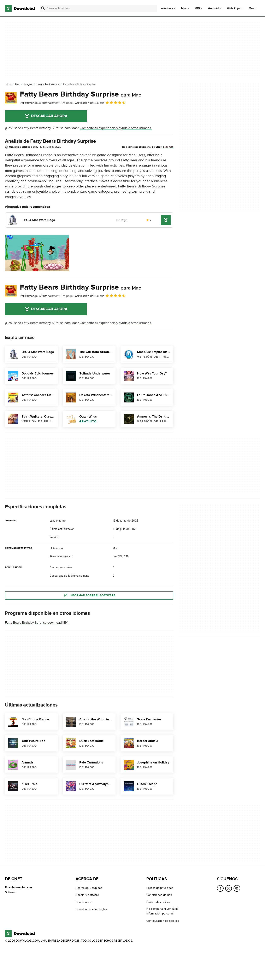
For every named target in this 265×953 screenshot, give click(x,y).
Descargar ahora (49, 116)
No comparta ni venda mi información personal (162, 911)
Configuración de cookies (162, 920)
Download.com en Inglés (91, 909)
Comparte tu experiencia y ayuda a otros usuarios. (116, 128)
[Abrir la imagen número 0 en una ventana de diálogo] (37, 253)
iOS (197, 8)
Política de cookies (158, 902)
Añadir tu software (87, 895)
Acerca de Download (89, 888)
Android (213, 8)
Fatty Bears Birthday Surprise (80, 94)
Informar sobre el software (92, 595)
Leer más (168, 146)
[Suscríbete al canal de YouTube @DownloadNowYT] (237, 888)
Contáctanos (84, 902)
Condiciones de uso (159, 895)
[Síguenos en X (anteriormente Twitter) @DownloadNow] (228, 888)
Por (39, 103)
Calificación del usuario (89, 103)
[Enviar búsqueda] (43, 8)
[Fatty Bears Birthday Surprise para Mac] (11, 97)
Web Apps (233, 8)
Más (251, 8)
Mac (184, 8)
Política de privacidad (159, 888)
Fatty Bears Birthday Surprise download (33, 623)
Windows (167, 8)
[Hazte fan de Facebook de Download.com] (220, 888)
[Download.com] (20, 8)
